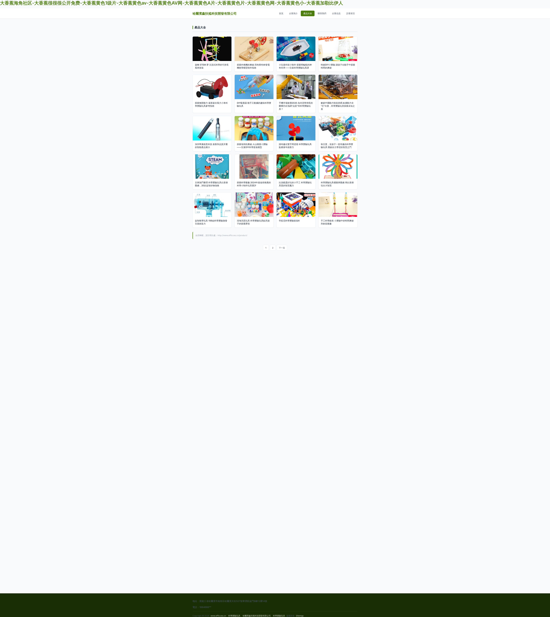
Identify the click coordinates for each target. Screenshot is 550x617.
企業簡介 (293, 13)
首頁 (281, 13)
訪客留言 (350, 13)
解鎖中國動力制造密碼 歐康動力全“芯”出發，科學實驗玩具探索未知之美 (338, 106)
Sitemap (300, 616)
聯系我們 (322, 13)
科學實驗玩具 (234, 616)
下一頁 (282, 248)
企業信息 (336, 13)
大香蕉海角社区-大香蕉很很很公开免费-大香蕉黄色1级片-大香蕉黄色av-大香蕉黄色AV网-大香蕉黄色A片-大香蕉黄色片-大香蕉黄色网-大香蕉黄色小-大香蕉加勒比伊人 (171, 3)
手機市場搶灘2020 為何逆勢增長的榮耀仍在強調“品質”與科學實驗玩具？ (296, 106)
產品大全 (307, 13)
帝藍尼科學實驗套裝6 (289, 220)
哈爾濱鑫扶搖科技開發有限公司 (214, 13)
